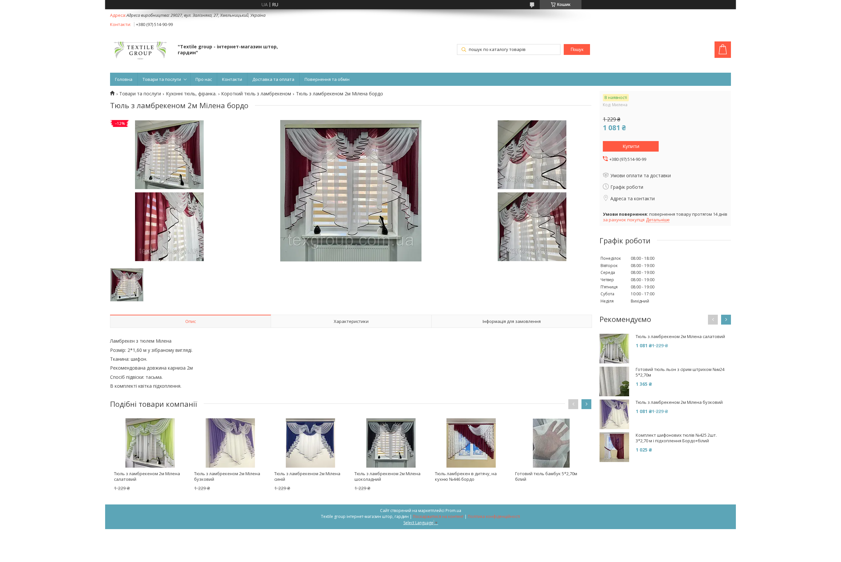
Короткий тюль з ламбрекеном (256, 94)
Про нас (203, 79)
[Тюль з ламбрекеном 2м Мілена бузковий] (230, 443)
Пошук (577, 49)
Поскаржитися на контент (438, 516)
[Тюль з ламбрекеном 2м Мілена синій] (310, 443)
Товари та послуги (162, 79)
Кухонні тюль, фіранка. (191, 94)
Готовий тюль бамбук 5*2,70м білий (546, 476)
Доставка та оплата (273, 79)
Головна (123, 79)
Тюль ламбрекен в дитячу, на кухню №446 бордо (466, 476)
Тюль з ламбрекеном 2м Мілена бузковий (227, 476)
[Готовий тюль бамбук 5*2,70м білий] (551, 443)
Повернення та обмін (327, 79)
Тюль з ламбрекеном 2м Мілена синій (307, 476)
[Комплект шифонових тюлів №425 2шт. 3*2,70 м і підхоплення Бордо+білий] (614, 447)
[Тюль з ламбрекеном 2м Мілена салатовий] (150, 443)
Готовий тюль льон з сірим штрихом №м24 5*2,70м (680, 372)
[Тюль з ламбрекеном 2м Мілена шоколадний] (390, 443)
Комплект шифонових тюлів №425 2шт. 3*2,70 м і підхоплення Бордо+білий (676, 438)
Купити (631, 146)
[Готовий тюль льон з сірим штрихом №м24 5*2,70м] (614, 381)
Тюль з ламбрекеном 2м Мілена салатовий (147, 476)
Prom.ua (453, 510)
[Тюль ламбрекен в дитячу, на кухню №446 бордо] (471, 443)
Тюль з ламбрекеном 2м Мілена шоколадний (387, 476)
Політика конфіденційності (494, 516)
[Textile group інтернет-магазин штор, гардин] (140, 50)
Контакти (232, 79)
